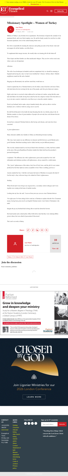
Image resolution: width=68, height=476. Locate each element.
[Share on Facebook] (33, 230)
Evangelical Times (36, 474)
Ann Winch (19, 27)
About (14, 443)
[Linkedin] (35, 423)
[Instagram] (32, 423)
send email (4, 430)
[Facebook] (25, 423)
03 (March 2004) (19, 257)
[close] (65, 3)
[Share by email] (42, 230)
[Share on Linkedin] (37, 230)
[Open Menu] (51, 11)
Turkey (10, 257)
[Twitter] (29, 423)
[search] (47, 11)
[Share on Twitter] (28, 230)
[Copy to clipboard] (47, 230)
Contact (15, 445)
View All (55, 248)
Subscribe (60, 11)
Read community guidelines (9, 266)
